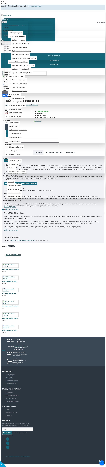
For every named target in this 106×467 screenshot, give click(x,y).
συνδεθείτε (14, 240)
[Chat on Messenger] (101, 462)
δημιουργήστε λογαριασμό (27, 240)
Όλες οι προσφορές (35, 6)
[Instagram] (7, 443)
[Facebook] (7, 439)
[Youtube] (7, 447)
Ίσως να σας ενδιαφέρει (13, 255)
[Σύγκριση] (9, 270)
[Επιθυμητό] (3, 270)
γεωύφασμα (11, 246)
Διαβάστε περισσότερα (11, 209)
